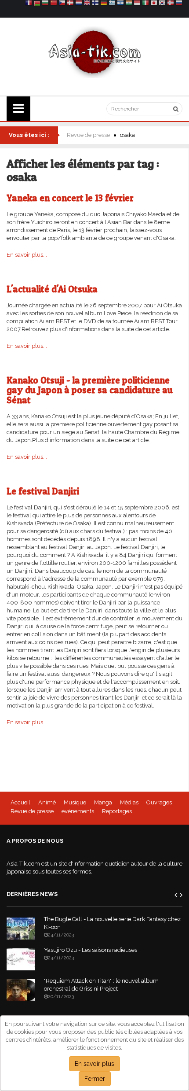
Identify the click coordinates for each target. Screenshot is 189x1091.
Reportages (117, 811)
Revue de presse (88, 135)
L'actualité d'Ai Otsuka (52, 289)
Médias (129, 802)
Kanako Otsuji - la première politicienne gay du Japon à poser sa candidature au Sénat (90, 390)
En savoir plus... (27, 254)
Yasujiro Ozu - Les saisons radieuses (90, 950)
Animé (47, 802)
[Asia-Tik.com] (94, 51)
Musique (75, 802)
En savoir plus (94, 1063)
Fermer (94, 1078)
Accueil (20, 802)
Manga (103, 802)
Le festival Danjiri (43, 491)
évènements (78, 811)
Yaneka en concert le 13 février (70, 197)
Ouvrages (159, 802)
